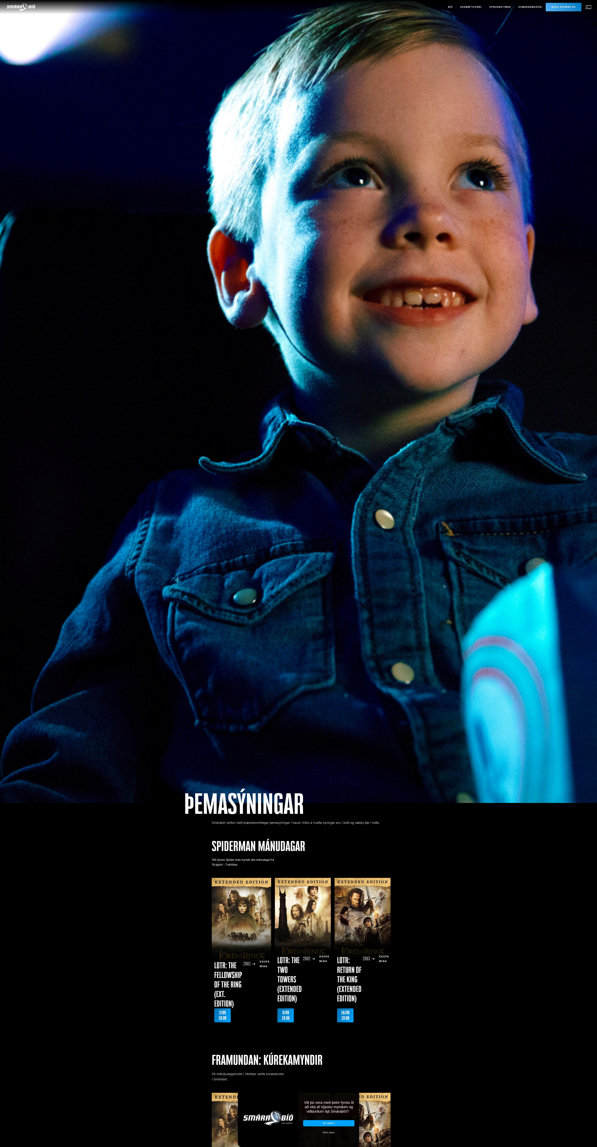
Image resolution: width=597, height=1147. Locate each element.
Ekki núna (329, 1132)
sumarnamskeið (530, 7)
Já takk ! (329, 1123)
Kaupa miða (265, 964)
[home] (21, 7)
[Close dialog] (356, 1093)
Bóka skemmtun (564, 7)
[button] (588, 7)
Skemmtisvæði (471, 7)
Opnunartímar (500, 7)
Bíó (450, 7)
